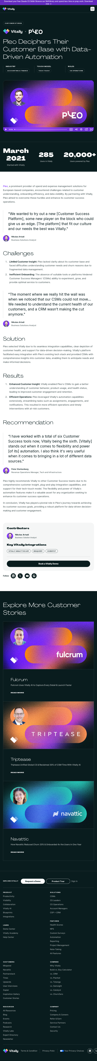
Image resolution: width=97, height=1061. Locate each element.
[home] (9, 9)
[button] (92, 9)
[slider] (41, 129)
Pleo (5, 186)
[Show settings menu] (81, 129)
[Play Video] (5, 129)
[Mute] (76, 129)
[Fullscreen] (91, 129)
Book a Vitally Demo (48, 563)
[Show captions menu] (71, 129)
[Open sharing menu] (86, 129)
